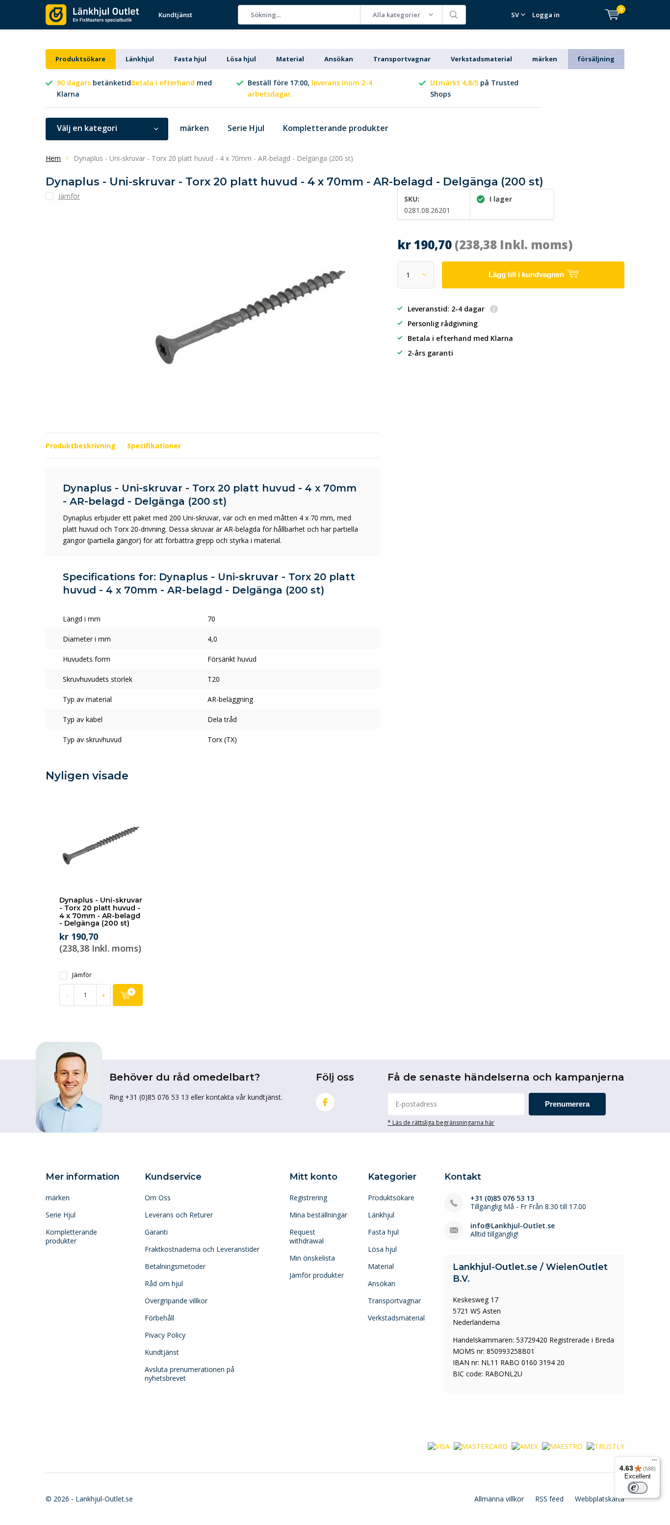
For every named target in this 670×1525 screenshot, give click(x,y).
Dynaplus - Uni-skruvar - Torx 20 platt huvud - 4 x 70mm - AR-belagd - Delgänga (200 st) (100, 912)
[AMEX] (525, 1445)
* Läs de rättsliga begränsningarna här (440, 1122)
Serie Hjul (246, 128)
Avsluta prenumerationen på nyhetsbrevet (189, 1374)
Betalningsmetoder (175, 1266)
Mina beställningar (318, 1214)
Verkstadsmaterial (481, 58)
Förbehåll (159, 1317)
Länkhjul (140, 58)
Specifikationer (154, 445)
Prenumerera (567, 1104)
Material (290, 58)
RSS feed (549, 1498)
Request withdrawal (306, 1236)
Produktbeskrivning (81, 445)
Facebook (325, 1102)
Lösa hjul (241, 58)
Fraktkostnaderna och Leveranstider (202, 1249)
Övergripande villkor (176, 1300)
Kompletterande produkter (335, 128)
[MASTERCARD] (481, 1445)
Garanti (156, 1232)
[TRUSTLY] (605, 1445)
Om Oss (158, 1197)
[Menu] (654, 1462)
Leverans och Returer (179, 1214)
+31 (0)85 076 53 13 (502, 1198)
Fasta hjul (190, 58)
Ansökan (338, 58)
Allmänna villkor (499, 1498)
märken (544, 58)
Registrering (308, 1197)
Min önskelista (312, 1258)
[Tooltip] (494, 309)
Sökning (454, 15)
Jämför (82, 975)
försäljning (596, 58)
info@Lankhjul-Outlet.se (512, 1225)
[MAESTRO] (562, 1445)
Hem (53, 158)
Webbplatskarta (599, 1498)
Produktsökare (80, 58)
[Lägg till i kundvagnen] (128, 995)
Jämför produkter (316, 1275)
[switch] (637, 1488)
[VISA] (439, 1445)
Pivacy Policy (165, 1335)
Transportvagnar (402, 58)
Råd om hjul (164, 1283)
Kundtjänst (175, 14)
